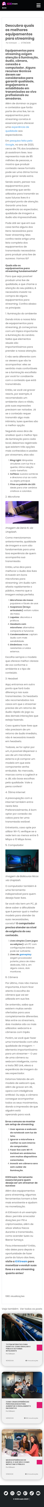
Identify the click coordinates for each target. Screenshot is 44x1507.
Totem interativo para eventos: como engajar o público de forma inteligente (18, 1347)
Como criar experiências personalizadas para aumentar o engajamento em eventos (18, 1405)
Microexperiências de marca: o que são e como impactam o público (17, 1462)
